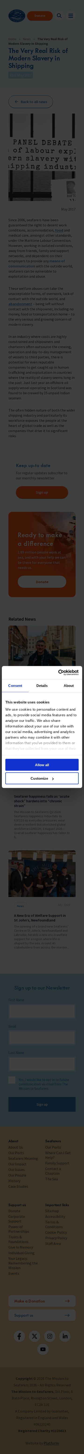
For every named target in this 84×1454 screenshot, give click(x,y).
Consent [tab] (15, 685)
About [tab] (69, 685)
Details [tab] (42, 685)
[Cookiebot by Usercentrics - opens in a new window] (59, 673)
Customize (39, 778)
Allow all (42, 765)
